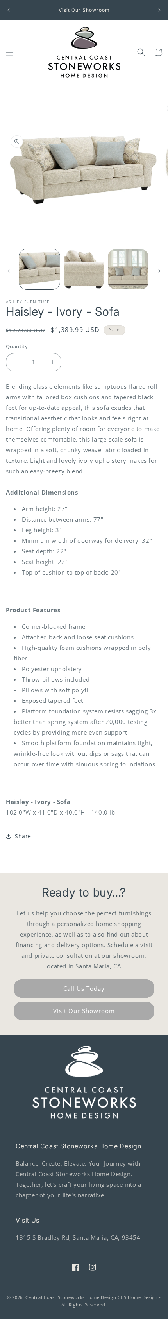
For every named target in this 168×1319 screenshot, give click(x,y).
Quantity (17, 346)
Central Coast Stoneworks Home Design (70, 1297)
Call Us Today (84, 988)
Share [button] (23, 836)
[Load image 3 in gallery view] (128, 269)
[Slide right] (159, 271)
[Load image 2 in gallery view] (84, 269)
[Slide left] (8, 271)
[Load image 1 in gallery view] (39, 269)
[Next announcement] (159, 10)
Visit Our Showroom (84, 1011)
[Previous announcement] (8, 10)
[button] (9, 52)
